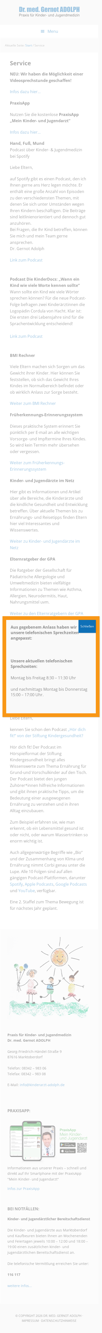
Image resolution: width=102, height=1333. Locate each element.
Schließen (87, 626)
